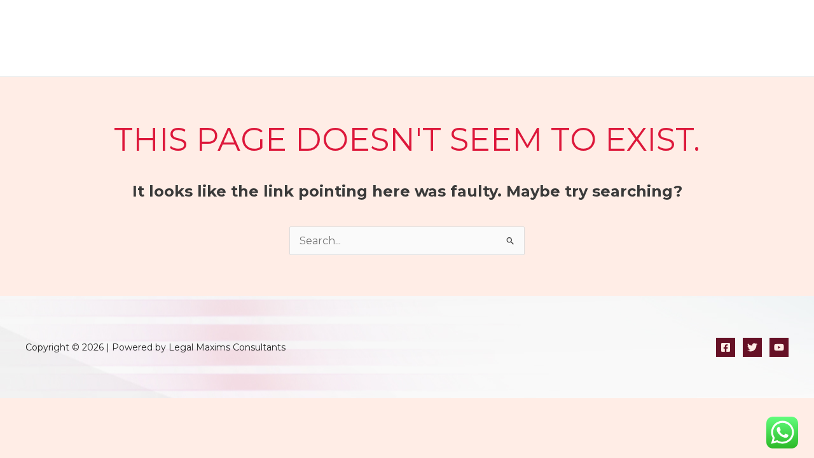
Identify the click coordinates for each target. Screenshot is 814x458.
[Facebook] (725, 347)
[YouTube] (779, 347)
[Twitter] (752, 347)
